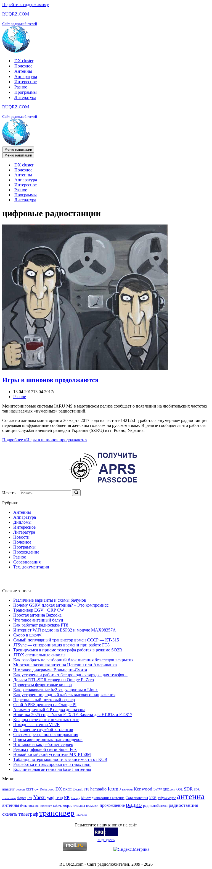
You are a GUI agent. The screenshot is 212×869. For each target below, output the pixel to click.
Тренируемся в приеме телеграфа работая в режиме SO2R (67, 650)
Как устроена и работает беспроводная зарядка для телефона (70, 674)
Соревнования (27, 562)
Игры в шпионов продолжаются (50, 379)
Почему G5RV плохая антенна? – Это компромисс (60, 605)
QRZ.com (169, 789)
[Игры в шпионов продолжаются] (85, 368)
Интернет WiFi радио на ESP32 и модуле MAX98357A (64, 630)
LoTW (157, 789)
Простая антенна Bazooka (37, 615)
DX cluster (23, 60)
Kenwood (143, 789)
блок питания (29, 806)
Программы (25, 92)
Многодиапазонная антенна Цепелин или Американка (65, 664)
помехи (92, 805)
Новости (21, 537)
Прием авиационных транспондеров (48, 739)
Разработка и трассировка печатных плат (52, 764)
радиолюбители (155, 805)
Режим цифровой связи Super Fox (45, 749)
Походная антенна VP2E (36, 724)
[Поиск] (76, 492)
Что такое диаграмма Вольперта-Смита (50, 669)
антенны (10, 805)
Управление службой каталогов (43, 729)
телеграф (28, 814)
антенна (191, 796)
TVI (29, 798)
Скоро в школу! (28, 635)
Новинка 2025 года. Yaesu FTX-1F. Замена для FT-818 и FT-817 (72, 714)
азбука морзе (167, 798)
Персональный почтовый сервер (44, 699)
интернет (46, 805)
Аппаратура (25, 76)
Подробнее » (44, 439)
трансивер (57, 812)
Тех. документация (31, 567)
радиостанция (183, 805)
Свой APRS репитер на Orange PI (44, 704)
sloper (21, 798)
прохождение (112, 805)
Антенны (23, 71)
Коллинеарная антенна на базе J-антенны (52, 769)
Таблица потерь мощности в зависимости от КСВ (60, 759)
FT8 (86, 789)
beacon (20, 789)
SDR (188, 789)
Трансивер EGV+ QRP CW (38, 610)
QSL (179, 789)
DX (58, 789)
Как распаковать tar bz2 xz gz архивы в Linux (55, 689)
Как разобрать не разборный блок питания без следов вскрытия (73, 659)
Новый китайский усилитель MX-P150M (52, 754)
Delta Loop (47, 789)
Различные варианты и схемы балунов (49, 600)
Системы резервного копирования (45, 734)
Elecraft (78, 789)
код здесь (106, 839)
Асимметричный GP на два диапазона (49, 709)
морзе (67, 805)
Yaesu (39, 797)
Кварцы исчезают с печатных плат (46, 719)
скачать (9, 814)
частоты (81, 814)
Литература (25, 97)
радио (134, 804)
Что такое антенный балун (38, 620)
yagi (50, 797)
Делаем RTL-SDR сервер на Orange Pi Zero (53, 679)
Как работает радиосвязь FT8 (40, 625)
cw (37, 789)
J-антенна (126, 789)
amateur (8, 789)
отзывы (79, 805)
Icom (113, 789)
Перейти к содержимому (25, 4)
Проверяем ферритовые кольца (42, 684)
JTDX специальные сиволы (39, 655)
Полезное (23, 66)
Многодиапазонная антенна (102, 798)
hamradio (98, 789)
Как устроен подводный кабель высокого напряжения (64, 694)
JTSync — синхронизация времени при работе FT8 (61, 645)
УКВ (153, 798)
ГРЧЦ (59, 798)
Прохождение (26, 552)
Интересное (25, 81)
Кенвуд (75, 798)
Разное (20, 87)
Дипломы (22, 522)
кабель (57, 805)
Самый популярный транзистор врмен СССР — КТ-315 (66, 640)
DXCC (67, 789)
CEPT (29, 789)
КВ (67, 797)
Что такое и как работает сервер (43, 744)
